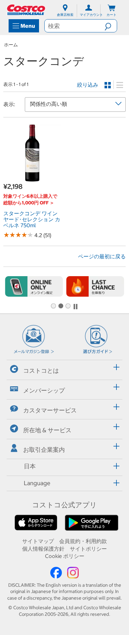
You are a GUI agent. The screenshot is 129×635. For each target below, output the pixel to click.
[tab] (64, 369)
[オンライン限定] (34, 286)
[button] (111, 26)
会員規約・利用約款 (83, 541)
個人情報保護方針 (43, 548)
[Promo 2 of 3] (60, 306)
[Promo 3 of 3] (67, 306)
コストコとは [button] (41, 370)
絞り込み (87, 84)
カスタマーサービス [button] (50, 410)
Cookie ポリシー (64, 556)
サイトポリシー (88, 548)
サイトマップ (38, 541)
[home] (26, 10)
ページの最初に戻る (102, 256)
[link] (32, 178)
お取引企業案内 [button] (44, 449)
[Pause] (75, 306)
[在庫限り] (95, 286)
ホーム (11, 45)
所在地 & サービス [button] (47, 430)
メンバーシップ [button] (44, 390)
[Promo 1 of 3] (53, 306)
